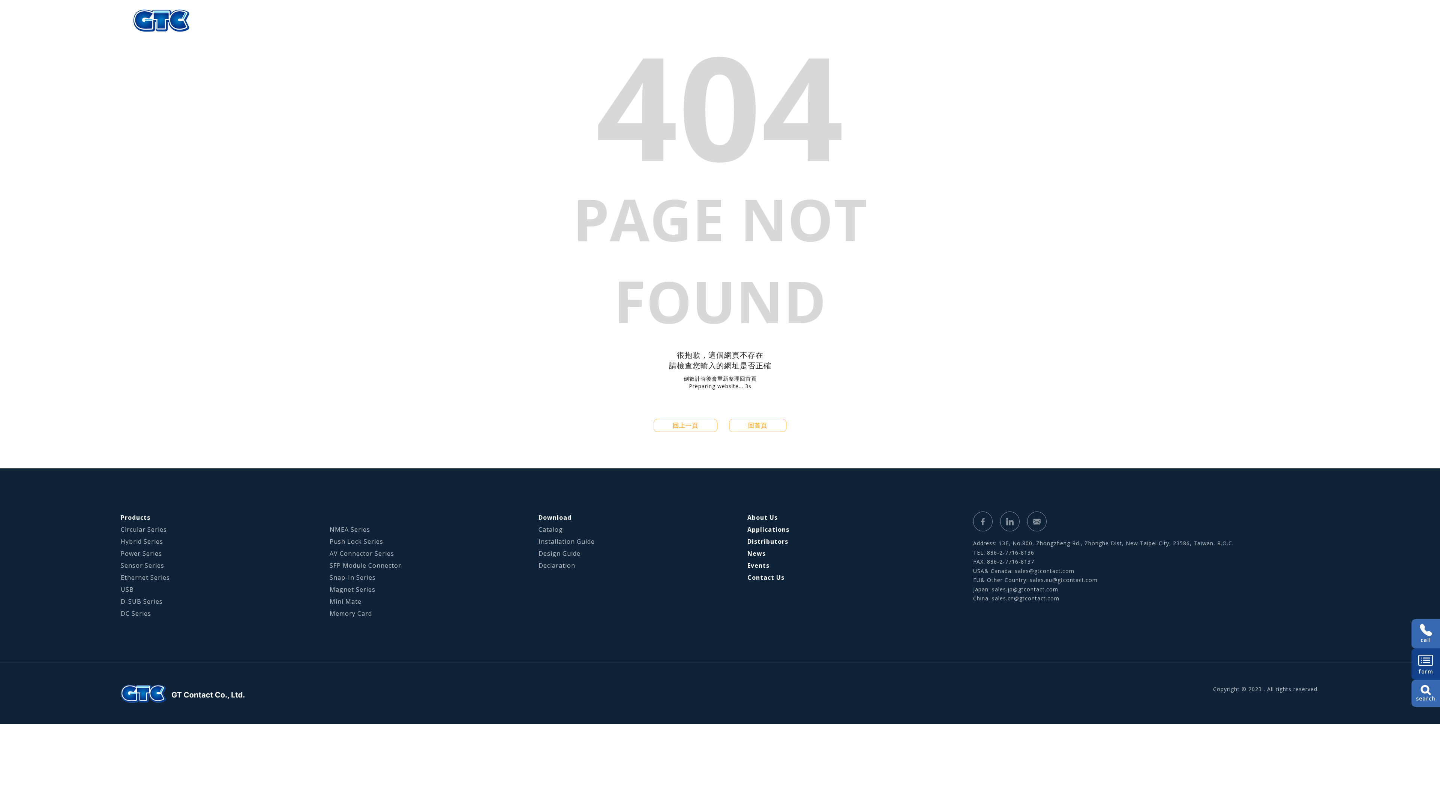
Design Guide (559, 553)
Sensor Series (142, 565)
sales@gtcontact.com (1044, 570)
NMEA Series (350, 529)
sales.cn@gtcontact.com (1025, 598)
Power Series (141, 553)
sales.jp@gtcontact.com (1025, 589)
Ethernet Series (145, 577)
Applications (1018, 20)
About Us (919, 20)
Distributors (767, 541)
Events (758, 565)
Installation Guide (566, 541)
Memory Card (351, 613)
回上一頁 (685, 425)
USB (127, 589)
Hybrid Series (142, 541)
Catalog (550, 529)
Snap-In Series (353, 577)
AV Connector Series (362, 553)
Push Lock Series (356, 541)
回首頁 (757, 425)
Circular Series (144, 529)
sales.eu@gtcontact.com (1064, 580)
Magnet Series (352, 589)
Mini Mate (346, 601)
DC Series (136, 613)
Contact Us (765, 577)
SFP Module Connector (365, 565)
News (756, 553)
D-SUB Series (142, 601)
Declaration (556, 565)
